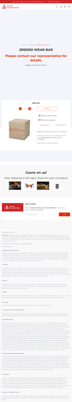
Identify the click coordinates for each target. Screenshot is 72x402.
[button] (57, 6)
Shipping (28, 65)
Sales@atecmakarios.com (50, 137)
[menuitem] (57, 6)
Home (24, 45)
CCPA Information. (37, 210)
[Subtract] (20, 108)
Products (31, 45)
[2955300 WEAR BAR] (19, 130)
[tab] (44, 125)
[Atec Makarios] (10, 6)
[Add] (29, 108)
